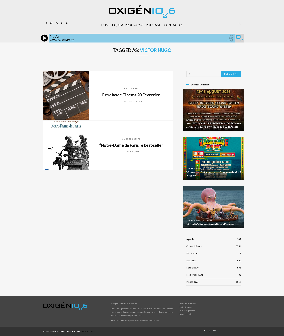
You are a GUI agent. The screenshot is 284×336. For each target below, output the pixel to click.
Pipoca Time (131, 89)
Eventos (207, 120)
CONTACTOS (173, 25)
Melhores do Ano (213, 274)
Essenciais (213, 260)
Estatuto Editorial (185, 314)
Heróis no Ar (213, 267)
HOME (105, 25)
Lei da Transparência (187, 311)
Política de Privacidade (187, 304)
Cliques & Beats (131, 139)
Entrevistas (213, 253)
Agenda (213, 239)
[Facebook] (46, 23)
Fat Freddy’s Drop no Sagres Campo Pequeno (210, 223)
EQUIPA (117, 25)
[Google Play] (61, 23)
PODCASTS (154, 25)
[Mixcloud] (56, 23)
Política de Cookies (186, 307)
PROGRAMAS (134, 25)
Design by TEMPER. (88, 331)
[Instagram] (51, 23)
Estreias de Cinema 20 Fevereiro (131, 94)
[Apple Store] (66, 23)
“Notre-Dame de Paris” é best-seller (131, 145)
